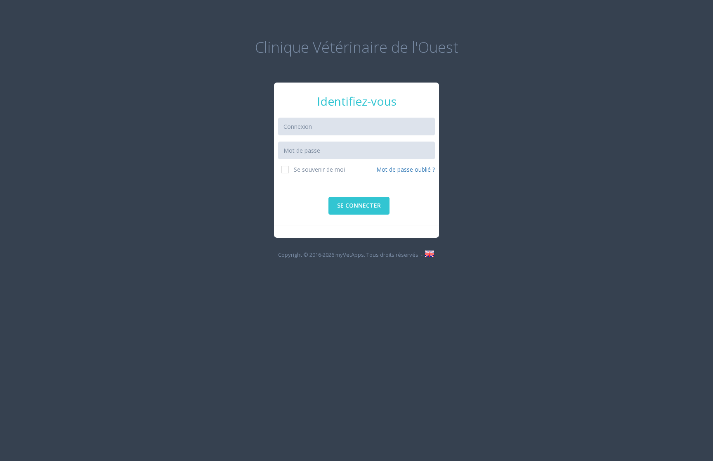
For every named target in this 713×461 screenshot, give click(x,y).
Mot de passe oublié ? (405, 169)
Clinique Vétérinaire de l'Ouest (356, 47)
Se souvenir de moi (319, 169)
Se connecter (359, 205)
